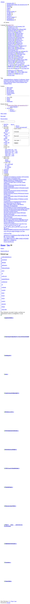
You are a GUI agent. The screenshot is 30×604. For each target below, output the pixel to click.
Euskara (9, 192)
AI (19, 79)
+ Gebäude (3, 288)
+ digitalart (3, 263)
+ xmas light (4, 310)
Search (8, 98)
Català (8, 182)
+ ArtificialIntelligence (6, 257)
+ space (2, 271)
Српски (9, 222)
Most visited (10, 87)
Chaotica (9, 15)
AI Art (8, 7)
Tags (8, 97)
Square (6, 159)
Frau (27, 80)
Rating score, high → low (11, 151)
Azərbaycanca (12, 178)
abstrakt (21, 80)
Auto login (16, 140)
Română (21, 210)
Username (16, 131)
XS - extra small (9, 164)
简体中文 (10, 240)
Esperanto (10, 190)
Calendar (9, 94)
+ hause (2, 293)
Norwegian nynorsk (15, 208)
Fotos (8, 10)
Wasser (14, 82)
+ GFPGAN (4, 277)
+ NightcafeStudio (5, 268)
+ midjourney (4, 266)
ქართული (11, 235)
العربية (18, 226)
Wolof (8, 217)
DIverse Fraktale (11, 17)
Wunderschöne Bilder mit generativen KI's (17, 4)
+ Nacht (3, 299)
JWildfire (9, 14)
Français (18, 193)
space (25, 82)
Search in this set (5, 251)
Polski (25, 208)
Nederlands (11, 205)
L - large (7, 168)
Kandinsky (12, 111)
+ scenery (3, 302)
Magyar (15, 203)
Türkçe (22, 215)
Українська (11, 223)
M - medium (8, 167)
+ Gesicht (3, 290)
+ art (2, 285)
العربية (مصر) (12, 225)
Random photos (10, 93)
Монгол (9, 221)
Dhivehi (20, 185)
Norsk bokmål (12, 207)
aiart (10, 80)
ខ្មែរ (21, 235)
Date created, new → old (6, 138)
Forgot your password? (21, 127)
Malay (8, 204)
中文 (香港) (11, 238)
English (9, 186)
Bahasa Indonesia (13, 179)
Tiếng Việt (10, 215)
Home (3, 245)
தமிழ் (8, 231)
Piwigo (8, 602)
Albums (2, 2)
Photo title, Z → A (7, 134)
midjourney (23, 79)
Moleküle (9, 6)
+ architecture (4, 282)
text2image (6, 80)
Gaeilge (9, 196)
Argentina (22, 176)
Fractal (18, 82)
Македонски (20, 219)
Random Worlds (11, 11)
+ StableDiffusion (5, 279)
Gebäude (6, 83)
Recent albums (10, 91)
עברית (22, 223)
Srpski (21, 212)
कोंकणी (8, 229)
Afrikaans (10, 176)
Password (16, 136)
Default (7, 129)
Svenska (9, 214)
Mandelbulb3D (10, 20)
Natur (5, 82)
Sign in (12, 124)
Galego (19, 196)
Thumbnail (7, 161)
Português (10, 210)
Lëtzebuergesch (13, 201)
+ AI (2, 274)
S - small (7, 165)
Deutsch (9, 185)
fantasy (27, 79)
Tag (8, 245)
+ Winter (3, 307)
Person (10, 83)
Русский (21, 221)
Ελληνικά (10, 218)
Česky (17, 182)
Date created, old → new (6, 143)
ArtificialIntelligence (9, 79)
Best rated (9, 89)
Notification (10, 101)
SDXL (11, 109)
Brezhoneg (16, 181)
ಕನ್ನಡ (15, 231)
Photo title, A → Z (6, 132)
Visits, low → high (9, 155)
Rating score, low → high (11, 152)
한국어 (9, 241)
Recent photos (10, 90)
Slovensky (10, 212)
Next (12, 601)
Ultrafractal (9, 18)
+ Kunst (3, 296)
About (8, 100)
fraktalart (22, 82)
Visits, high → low (9, 154)
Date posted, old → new (11, 149)
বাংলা (16, 229)
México (18, 204)
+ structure (3, 304)
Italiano (19, 199)
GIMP (8, 8)
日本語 (24, 238)
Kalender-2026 (10, 3)
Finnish (8, 193)
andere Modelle (13, 106)
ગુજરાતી (24, 229)
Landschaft (9, 82)
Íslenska (9, 199)
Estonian (22, 190)
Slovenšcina (11, 211)
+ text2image (4, 260)
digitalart (16, 79)
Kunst (13, 80)
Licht (24, 80)
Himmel (17, 80)
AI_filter (9, 13)
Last (15, 601)
